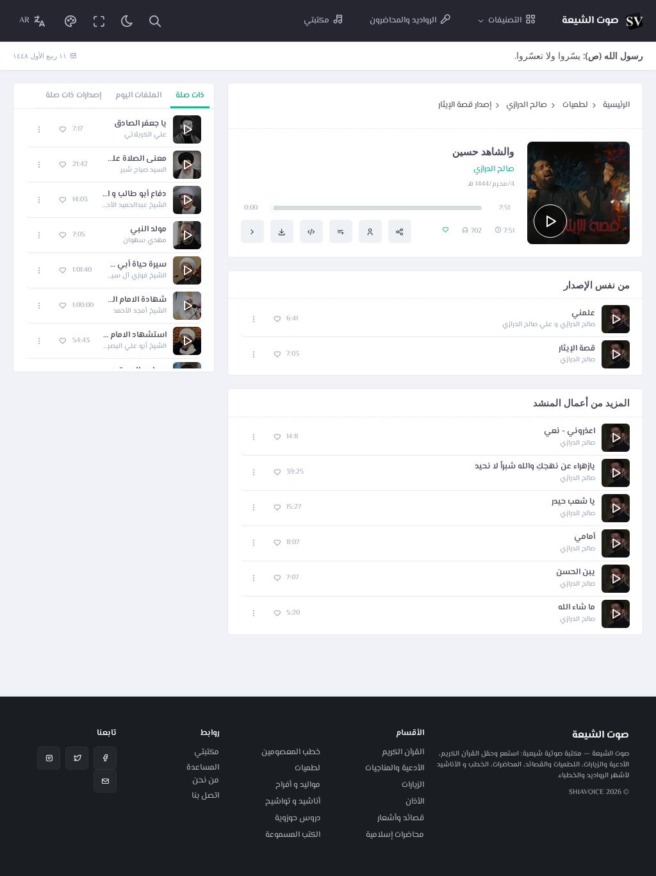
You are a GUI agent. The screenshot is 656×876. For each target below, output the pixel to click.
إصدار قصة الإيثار (464, 105)
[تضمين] (311, 231)
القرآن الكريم (403, 752)
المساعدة (202, 767)
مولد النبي (148, 230)
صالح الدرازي (526, 105)
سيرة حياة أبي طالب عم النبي (135, 265)
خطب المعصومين (290, 752)
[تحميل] (281, 231)
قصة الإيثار (577, 349)
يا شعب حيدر (573, 502)
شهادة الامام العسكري (136, 300)
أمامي (584, 537)
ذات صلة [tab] (190, 95)
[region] (113, 240)
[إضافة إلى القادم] (340, 231)
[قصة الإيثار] (252, 231)
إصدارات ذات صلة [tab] (73, 95)
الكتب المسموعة (292, 835)
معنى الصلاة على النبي (134, 159)
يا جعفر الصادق (140, 124)
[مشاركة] (399, 231)
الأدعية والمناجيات (394, 768)
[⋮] (254, 319)
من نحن (205, 780)
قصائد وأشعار (400, 818)
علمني (583, 314)
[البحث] (155, 21)
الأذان (415, 801)
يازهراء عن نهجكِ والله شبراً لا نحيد (535, 467)
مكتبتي (206, 752)
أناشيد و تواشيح (292, 801)
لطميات (575, 105)
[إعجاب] (277, 319)
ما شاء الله (576, 608)
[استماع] (550, 221)
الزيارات (413, 785)
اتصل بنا (205, 795)
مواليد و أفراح (297, 785)
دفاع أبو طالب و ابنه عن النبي (134, 194)
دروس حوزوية (297, 818)
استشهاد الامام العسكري (134, 335)
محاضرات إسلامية (395, 835)
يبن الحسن (575, 572)
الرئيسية (616, 105)
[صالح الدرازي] (370, 231)
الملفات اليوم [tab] (138, 95)
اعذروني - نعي (569, 432)
